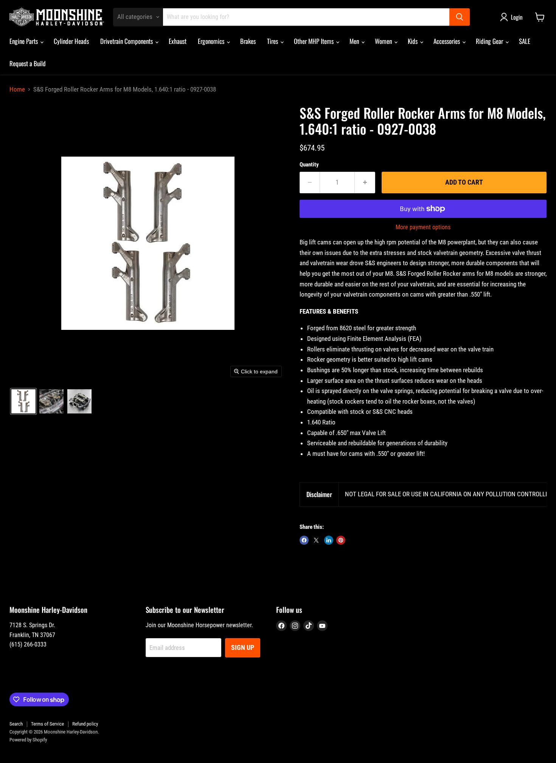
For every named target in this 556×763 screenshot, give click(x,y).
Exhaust (177, 41)
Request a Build (27, 63)
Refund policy (85, 724)
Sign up (242, 647)
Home (17, 89)
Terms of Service (47, 724)
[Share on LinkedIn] (328, 540)
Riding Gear (490, 41)
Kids (413, 41)
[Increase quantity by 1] (365, 182)
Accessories (447, 41)
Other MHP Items (314, 41)
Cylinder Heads (71, 41)
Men (354, 41)
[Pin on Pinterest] (340, 540)
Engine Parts (24, 41)
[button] (513, 17)
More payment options (423, 227)
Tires (273, 41)
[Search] (459, 17)
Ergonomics (212, 41)
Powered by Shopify (28, 740)
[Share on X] (316, 540)
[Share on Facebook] (304, 540)
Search (16, 724)
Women (384, 41)
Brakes (248, 41)
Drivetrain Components (127, 41)
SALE (524, 41)
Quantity (309, 165)
